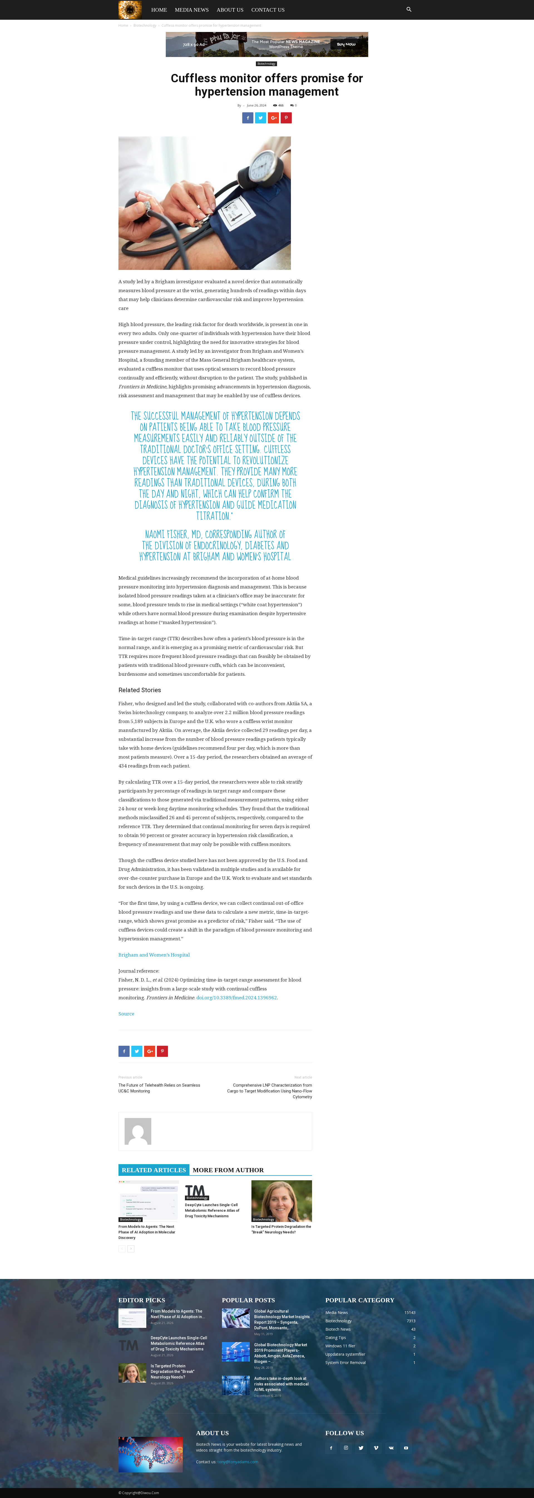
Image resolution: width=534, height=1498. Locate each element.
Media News (192, 10)
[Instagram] (346, 1448)
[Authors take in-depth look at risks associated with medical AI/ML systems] (236, 1385)
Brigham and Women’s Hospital (154, 955)
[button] (409, 10)
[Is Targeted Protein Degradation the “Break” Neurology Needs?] (281, 1201)
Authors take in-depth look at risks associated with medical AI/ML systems (281, 1384)
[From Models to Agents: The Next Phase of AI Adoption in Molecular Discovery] (148, 1201)
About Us (230, 10)
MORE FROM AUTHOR (228, 1170)
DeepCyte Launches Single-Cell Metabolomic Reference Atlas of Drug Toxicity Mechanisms (212, 1210)
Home (159, 10)
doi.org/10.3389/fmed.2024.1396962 (236, 997)
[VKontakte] (391, 1448)
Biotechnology (145, 25)
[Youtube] (406, 1448)
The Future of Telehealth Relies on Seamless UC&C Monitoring (159, 1088)
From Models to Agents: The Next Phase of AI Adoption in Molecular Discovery (146, 1232)
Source (126, 1014)
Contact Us (268, 10)
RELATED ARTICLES (154, 1170)
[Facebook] (331, 1448)
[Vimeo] (376, 1448)
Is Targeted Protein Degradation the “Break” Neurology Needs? (172, 1371)
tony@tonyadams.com (237, 1461)
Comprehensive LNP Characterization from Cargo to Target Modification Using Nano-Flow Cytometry (269, 1091)
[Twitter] (361, 1448)
